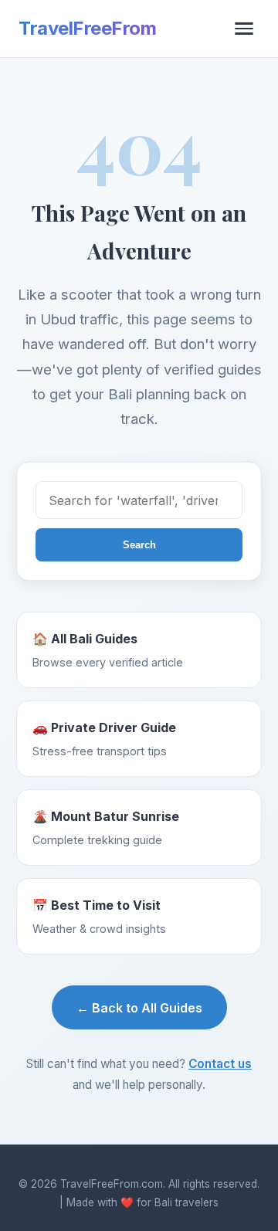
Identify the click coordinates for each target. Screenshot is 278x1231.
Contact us (220, 1063)
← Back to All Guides (139, 1008)
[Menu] (244, 28)
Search (139, 545)
